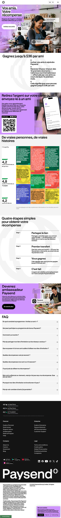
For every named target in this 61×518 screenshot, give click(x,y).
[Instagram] (50, 461)
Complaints (38, 453)
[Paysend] (24, 2)
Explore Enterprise (40, 425)
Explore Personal (8, 425)
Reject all (47, 514)
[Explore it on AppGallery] (26, 459)
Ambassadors (7, 431)
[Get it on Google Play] (15, 116)
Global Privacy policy (40, 449)
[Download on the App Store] (7, 459)
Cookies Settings (6, 516)
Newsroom (6, 449)
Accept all (41, 514)
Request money (8, 429)
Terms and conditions (41, 444)
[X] (54, 461)
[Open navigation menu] (57, 2)
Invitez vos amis (9, 26)
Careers (5, 447)
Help (4, 435)
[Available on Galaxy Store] (12, 116)
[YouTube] (46, 461)
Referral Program (8, 433)
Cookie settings (54, 514)
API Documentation (40, 429)
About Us (6, 444)
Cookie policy (38, 447)
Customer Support (40, 431)
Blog (4, 451)
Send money (7, 427)
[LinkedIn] (39, 461)
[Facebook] (43, 461)
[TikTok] (57, 461)
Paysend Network (39, 427)
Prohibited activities (40, 451)
